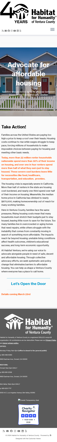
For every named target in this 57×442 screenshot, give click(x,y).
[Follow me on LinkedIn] (18, 30)
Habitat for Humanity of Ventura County (25, 435)
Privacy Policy (51, 340)
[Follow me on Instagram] (12, 30)
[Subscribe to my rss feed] (3, 30)
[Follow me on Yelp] (21, 30)
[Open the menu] (52, 30)
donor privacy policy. (11, 343)
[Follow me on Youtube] (15, 30)
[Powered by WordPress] (50, 435)
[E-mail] (6, 30)
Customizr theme (35, 439)
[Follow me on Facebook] (9, 30)
